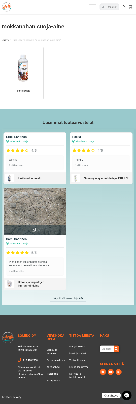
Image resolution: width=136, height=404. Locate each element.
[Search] (116, 349)
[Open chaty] (127, 395)
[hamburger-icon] (92, 6)
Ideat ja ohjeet (77, 353)
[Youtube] (111, 372)
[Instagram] (119, 372)
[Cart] (130, 7)
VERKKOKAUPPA (55, 337)
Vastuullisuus (77, 360)
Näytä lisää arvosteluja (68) (68, 298)
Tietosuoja (52, 373)
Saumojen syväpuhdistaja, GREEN (106, 178)
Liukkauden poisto (29, 178)
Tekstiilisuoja (22, 90)
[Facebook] (103, 372)
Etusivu (5, 39)
